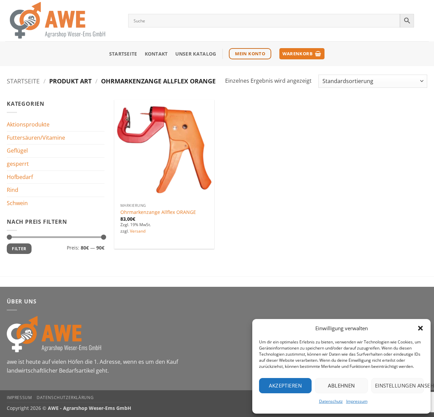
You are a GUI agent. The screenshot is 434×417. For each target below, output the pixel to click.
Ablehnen (341, 385)
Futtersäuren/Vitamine (36, 137)
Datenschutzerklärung (65, 397)
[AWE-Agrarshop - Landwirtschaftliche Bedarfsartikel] (61, 20)
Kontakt (156, 54)
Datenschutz (331, 401)
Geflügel (17, 150)
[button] (420, 328)
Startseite (123, 54)
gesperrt (18, 163)
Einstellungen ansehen (399, 385)
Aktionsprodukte (28, 124)
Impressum (357, 401)
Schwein (17, 203)
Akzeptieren (285, 385)
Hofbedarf (20, 176)
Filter (19, 248)
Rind (12, 190)
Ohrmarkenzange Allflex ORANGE (158, 212)
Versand (137, 231)
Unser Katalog (195, 54)
